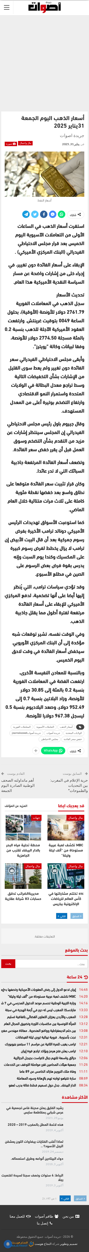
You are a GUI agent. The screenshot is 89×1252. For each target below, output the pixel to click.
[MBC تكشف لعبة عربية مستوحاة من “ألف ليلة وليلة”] (65, 827)
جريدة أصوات (53, 733)
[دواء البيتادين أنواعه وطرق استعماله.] (77, 1165)
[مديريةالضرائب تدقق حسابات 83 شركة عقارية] (23, 876)
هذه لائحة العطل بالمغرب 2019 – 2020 (35, 1125)
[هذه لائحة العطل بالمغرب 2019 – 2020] (77, 1131)
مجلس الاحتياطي (49, 739)
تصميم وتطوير (68, 1244)
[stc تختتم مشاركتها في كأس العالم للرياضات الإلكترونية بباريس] (65, 876)
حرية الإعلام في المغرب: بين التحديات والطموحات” (69, 785)
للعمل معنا (17, 1216)
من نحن (68, 1216)
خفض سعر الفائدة (73, 739)
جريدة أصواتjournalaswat (26, 733)
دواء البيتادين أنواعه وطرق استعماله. (37, 1159)
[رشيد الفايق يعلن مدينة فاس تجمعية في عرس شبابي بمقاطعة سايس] (77, 1114)
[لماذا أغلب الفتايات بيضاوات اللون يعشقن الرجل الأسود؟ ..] (77, 1148)
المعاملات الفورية (22, 727)
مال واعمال (25, 143)
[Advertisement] (44, 62)
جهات (36, 817)
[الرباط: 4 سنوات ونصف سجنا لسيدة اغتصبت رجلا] (77, 1181)
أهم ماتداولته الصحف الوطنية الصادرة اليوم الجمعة (18, 785)
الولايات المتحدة (74, 733)
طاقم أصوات (44, 1216)
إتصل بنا (42, 1223)
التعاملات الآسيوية (45, 727)
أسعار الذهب (66, 727)
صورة (9, 143)
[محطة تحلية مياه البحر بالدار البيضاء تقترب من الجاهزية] (23, 827)
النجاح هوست (42, 1244)
